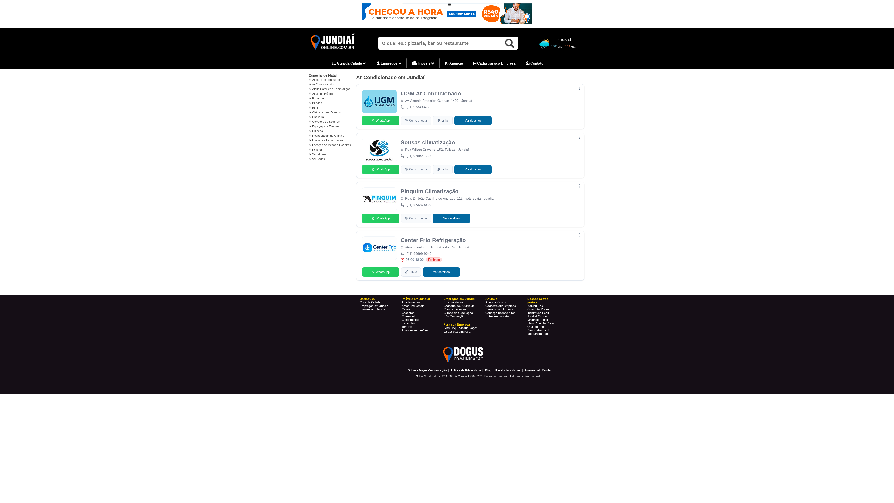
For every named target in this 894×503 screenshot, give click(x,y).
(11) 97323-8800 (419, 205)
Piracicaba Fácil (538, 330)
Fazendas (408, 323)
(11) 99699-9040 (419, 253)
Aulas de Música (322, 93)
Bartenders (319, 98)
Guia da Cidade (349, 63)
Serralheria (319, 154)
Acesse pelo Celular (538, 370)
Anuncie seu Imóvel (415, 330)
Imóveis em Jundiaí (373, 309)
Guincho (317, 131)
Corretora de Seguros (326, 121)
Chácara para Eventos (326, 112)
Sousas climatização (428, 142)
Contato (536, 63)
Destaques (367, 299)
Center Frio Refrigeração (433, 240)
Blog (488, 370)
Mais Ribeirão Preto (540, 323)
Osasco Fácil (536, 327)
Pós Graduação (454, 316)
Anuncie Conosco (497, 302)
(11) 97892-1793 (419, 156)
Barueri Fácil (535, 306)
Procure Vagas (453, 302)
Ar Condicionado (323, 84)
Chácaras (408, 313)
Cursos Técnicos (455, 309)
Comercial (408, 316)
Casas (406, 309)
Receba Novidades (508, 370)
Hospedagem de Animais (328, 135)
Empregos (389, 63)
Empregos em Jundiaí (374, 306)
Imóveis (424, 63)
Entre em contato (497, 316)
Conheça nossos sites (500, 313)
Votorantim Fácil (538, 334)
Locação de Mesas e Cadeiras (331, 145)
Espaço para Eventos (325, 126)
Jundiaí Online (537, 316)
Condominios (410, 320)
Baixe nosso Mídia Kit (500, 309)
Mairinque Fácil (537, 320)
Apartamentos (411, 302)
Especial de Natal (323, 75)
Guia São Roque (538, 309)
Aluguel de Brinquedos (326, 80)
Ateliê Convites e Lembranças (331, 89)
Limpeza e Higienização (327, 140)
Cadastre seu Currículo (459, 306)
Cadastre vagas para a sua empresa (461, 329)
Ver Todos (318, 159)
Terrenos (407, 327)
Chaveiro (318, 117)
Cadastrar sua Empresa (495, 63)
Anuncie (456, 63)
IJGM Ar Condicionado (431, 93)
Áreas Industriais (413, 306)
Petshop (317, 149)
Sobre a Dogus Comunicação (427, 370)
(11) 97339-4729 (419, 107)
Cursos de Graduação (458, 313)
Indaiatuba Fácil (538, 313)
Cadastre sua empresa (500, 306)
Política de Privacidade (466, 370)
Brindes (317, 103)
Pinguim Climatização (430, 191)
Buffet (315, 107)
